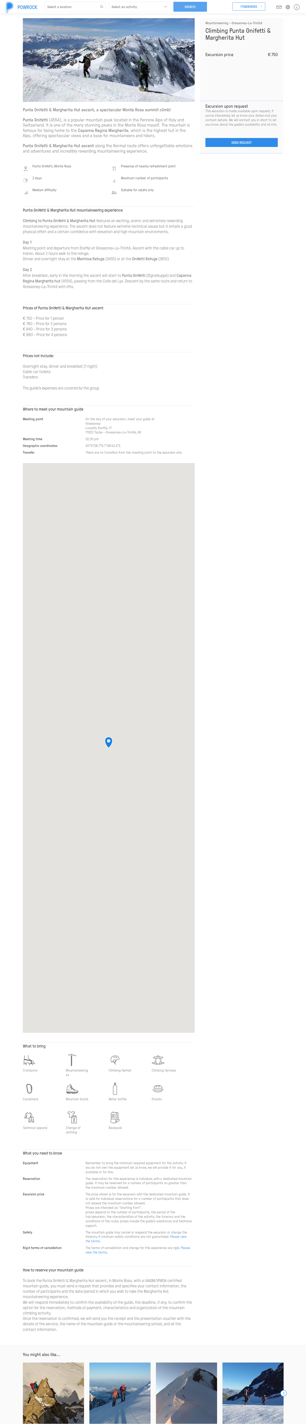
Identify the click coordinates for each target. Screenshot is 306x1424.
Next (283, 1393)
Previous (23, 1393)
